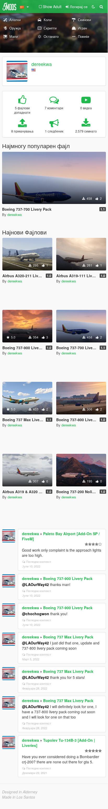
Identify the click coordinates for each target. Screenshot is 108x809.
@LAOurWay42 (35, 584)
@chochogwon (35, 613)
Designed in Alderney (19, 791)
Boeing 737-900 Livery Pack (68, 578)
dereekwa (41, 64)
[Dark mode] (93, 6)
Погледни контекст (38, 561)
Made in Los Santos (18, 797)
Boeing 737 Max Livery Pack (68, 636)
